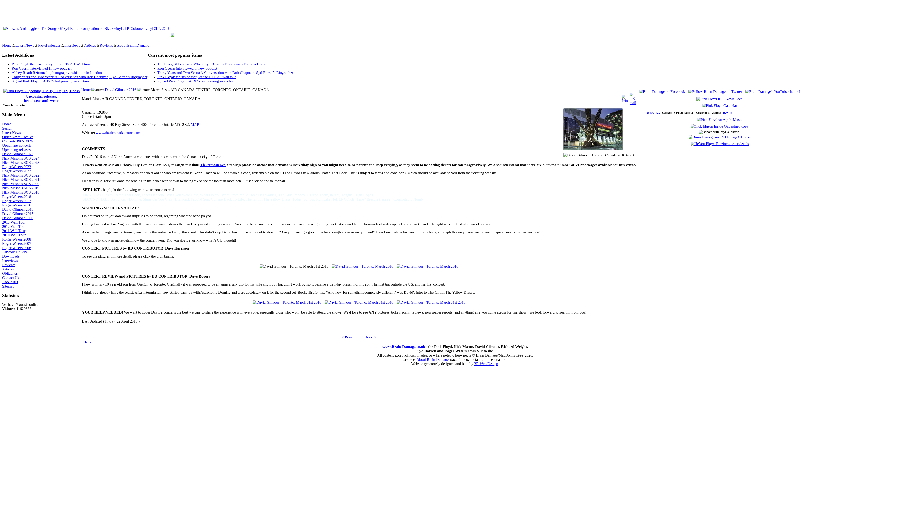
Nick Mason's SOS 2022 (20, 175)
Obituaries (10, 273)
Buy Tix (727, 112)
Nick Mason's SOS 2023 (20, 162)
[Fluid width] (2, 8)
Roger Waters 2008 (16, 239)
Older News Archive (17, 137)
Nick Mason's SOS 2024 (20, 158)
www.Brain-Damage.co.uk (403, 347)
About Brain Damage (133, 45)
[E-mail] (633, 98)
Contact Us (10, 278)
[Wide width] (4, 8)
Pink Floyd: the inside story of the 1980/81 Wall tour (51, 64)
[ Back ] (87, 342)
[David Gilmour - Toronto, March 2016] (363, 265)
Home (6, 45)
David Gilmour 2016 (17, 209)
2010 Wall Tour (14, 235)
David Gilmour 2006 (17, 218)
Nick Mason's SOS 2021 (20, 180)
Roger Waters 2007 (16, 244)
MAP (195, 125)
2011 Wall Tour (13, 231)
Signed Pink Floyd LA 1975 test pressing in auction (50, 81)
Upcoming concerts (16, 145)
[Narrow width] (6, 8)
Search (7, 128)
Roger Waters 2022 (16, 171)
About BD (10, 282)
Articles (90, 45)
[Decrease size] (11, 8)
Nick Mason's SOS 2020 (20, 184)
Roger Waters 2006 (16, 248)
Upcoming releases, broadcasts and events (41, 98)
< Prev (346, 337)
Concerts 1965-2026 (17, 141)
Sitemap (8, 286)
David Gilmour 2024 (17, 154)
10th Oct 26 (654, 112)
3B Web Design (486, 364)
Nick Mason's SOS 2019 (20, 188)
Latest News (24, 45)
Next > (371, 337)
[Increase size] (8, 8)
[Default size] (9, 8)
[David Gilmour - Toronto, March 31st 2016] (287, 301)
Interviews (72, 45)
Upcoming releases (16, 150)
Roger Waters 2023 (16, 167)
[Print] (625, 98)
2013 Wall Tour (14, 222)
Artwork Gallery (14, 252)
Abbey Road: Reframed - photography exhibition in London (57, 73)
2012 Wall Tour (14, 226)
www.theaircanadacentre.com (118, 133)
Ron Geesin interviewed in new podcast (41, 68)
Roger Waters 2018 (16, 197)
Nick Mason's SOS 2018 (20, 192)
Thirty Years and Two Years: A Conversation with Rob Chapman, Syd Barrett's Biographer (79, 77)
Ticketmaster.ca (213, 165)
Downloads (10, 256)
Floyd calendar (49, 45)
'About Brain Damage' (432, 359)
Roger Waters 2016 (16, 205)
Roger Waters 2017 (16, 201)
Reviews (106, 45)
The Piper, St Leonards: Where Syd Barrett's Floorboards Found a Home (211, 64)
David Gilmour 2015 (17, 214)
